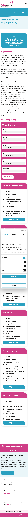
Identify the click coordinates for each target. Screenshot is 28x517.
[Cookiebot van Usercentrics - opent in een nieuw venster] (20, 230)
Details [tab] (14, 234)
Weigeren (14, 285)
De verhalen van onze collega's (9, 12)
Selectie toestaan (14, 281)
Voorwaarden (19, 511)
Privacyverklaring (10, 511)
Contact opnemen (8, 473)
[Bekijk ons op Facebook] (10, 450)
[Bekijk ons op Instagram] (17, 450)
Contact (21, 515)
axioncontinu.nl (7, 493)
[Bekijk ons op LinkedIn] (12, 450)
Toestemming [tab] (5, 234)
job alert (8, 504)
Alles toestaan (14, 276)
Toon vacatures (8, 177)
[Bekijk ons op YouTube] (15, 450)
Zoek (25, 3)
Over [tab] (23, 234)
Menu (7, 516)
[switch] (24, 262)
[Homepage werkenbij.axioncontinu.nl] (7, 4)
